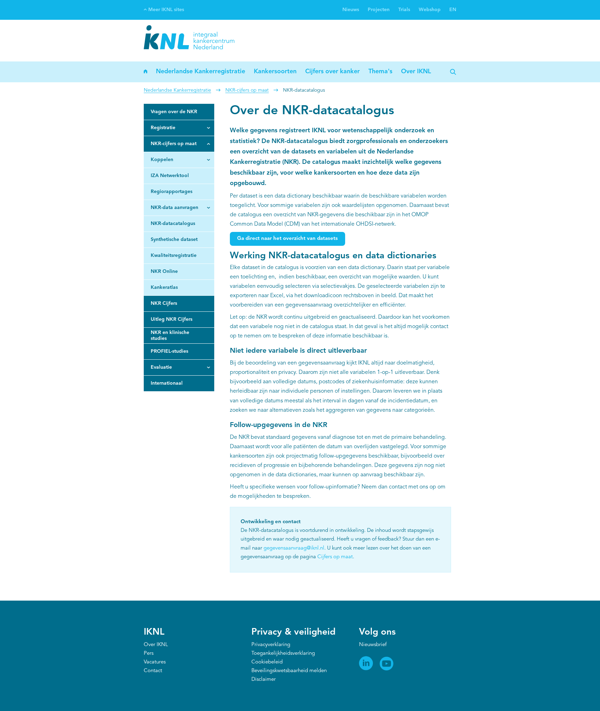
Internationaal (167, 383)
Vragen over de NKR (174, 111)
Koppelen (162, 159)
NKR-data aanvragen (174, 207)
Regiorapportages (171, 191)
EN (452, 9)
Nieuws (350, 9)
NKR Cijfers (164, 303)
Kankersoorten (275, 71)
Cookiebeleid (267, 662)
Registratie (163, 127)
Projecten (379, 9)
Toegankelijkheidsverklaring (283, 653)
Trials (404, 9)
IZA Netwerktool (170, 175)
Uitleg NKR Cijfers (171, 319)
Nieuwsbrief (372, 644)
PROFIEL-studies (169, 351)
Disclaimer (263, 679)
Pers (148, 653)
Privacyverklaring (270, 644)
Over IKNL (416, 71)
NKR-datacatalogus (173, 223)
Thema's (380, 71)
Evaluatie (161, 367)
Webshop (430, 9)
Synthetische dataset (174, 239)
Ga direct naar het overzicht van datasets (287, 238)
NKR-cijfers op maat (247, 90)
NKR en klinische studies (170, 335)
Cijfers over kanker (332, 71)
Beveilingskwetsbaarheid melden (289, 671)
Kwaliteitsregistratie (174, 255)
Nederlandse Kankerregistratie (200, 71)
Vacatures (155, 662)
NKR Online (164, 271)
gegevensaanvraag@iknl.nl (294, 548)
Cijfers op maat (335, 557)
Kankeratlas (164, 287)
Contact (153, 671)
